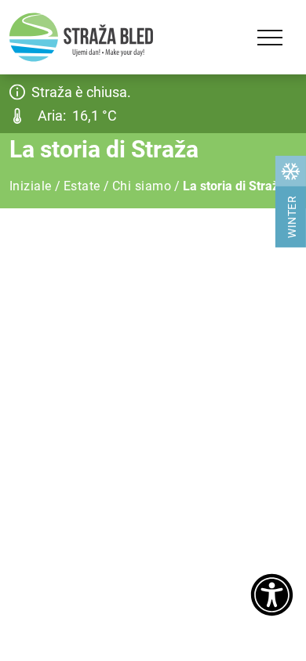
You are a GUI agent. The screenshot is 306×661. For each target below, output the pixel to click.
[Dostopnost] (272, 596)
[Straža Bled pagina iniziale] (81, 37)
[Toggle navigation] (269, 37)
